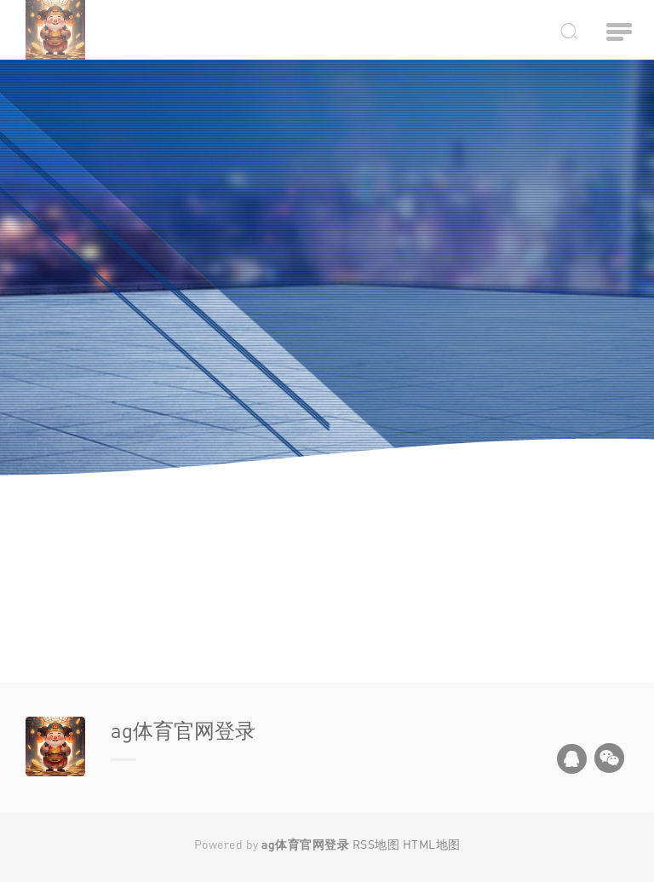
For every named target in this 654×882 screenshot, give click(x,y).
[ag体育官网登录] (107, 30)
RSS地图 (376, 844)
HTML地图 (432, 844)
